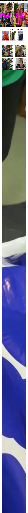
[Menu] (2, 2)
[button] (24, 2)
